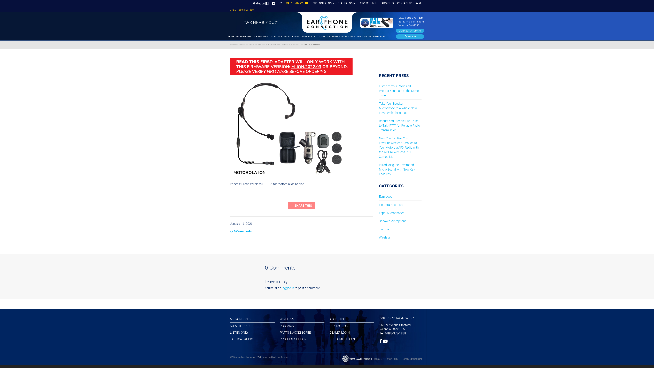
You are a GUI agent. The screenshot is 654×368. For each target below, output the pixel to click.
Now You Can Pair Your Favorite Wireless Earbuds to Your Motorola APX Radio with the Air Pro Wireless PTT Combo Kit (399, 147)
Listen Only (239, 332)
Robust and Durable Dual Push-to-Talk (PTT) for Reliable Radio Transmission (399, 125)
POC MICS (287, 326)
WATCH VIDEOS (295, 3)
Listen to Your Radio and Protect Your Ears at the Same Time (399, 90)
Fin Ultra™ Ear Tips (391, 204)
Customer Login (342, 339)
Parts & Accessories (296, 332)
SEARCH (411, 36)
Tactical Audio (241, 339)
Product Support (294, 339)
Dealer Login (340, 332)
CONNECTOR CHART (410, 30)
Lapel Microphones (391, 213)
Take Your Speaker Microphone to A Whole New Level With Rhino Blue (398, 108)
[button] (377, 22)
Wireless (385, 237)
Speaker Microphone (393, 221)
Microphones (240, 319)
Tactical (384, 229)
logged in (288, 288)
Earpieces (385, 196)
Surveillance (240, 326)
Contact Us (339, 326)
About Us (337, 319)
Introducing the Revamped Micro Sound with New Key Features (397, 169)
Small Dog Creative (279, 357)
